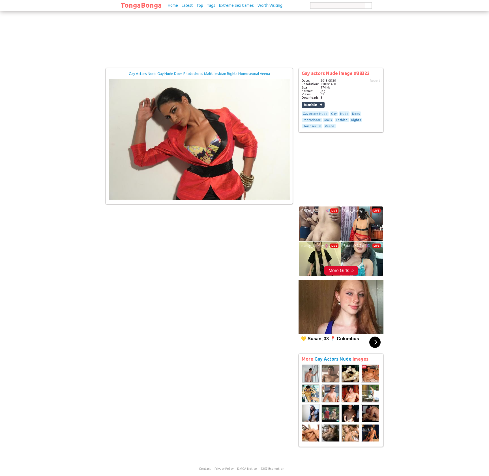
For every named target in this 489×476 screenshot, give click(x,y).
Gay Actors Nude (315, 113)
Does (356, 113)
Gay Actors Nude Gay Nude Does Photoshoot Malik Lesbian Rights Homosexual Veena (199, 74)
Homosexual (312, 126)
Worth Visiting (270, 5)
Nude (344, 113)
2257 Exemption (272, 468)
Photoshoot (312, 120)
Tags (211, 5)
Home (173, 5)
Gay (333, 113)
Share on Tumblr (313, 105)
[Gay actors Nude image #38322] (199, 198)
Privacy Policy (224, 468)
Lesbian (342, 120)
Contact (205, 468)
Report (375, 80)
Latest (187, 5)
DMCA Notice (247, 468)
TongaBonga (141, 5)
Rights (356, 120)
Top (199, 5)
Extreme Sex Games (236, 5)
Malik (328, 120)
